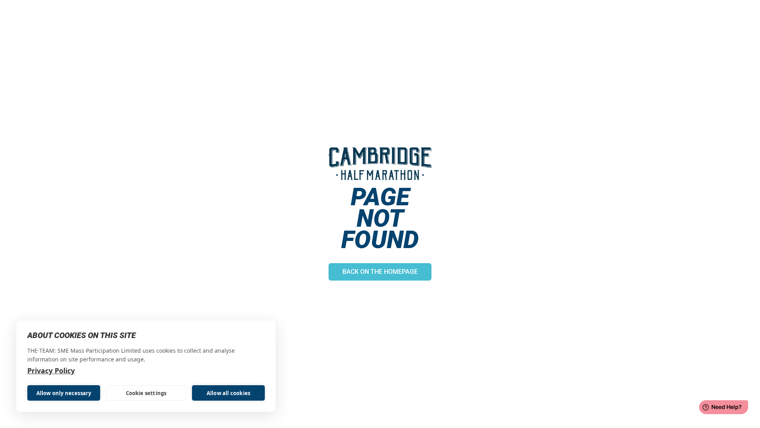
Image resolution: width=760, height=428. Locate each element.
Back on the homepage (380, 271)
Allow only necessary (63, 393)
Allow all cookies (228, 393)
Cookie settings (146, 393)
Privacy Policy (51, 370)
